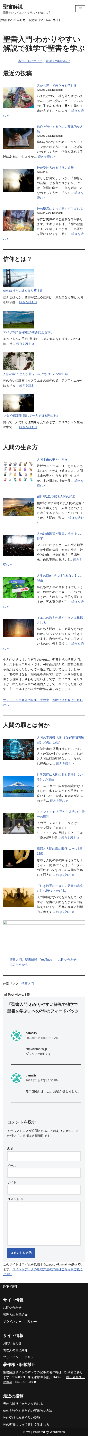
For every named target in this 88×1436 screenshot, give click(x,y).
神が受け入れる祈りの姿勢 (55, 167)
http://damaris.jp (36, 1049)
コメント (15, 1199)
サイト (11, 1182)
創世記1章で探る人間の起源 (56, 496)
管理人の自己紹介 (58, 61)
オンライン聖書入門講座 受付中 (26, 700)
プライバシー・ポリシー (20, 1321)
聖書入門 (27, 983)
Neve (26, 1432)
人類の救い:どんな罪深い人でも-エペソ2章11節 (35, 374)
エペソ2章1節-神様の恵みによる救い (28, 332)
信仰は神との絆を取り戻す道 (23, 290)
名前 (10, 1148)
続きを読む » (46, 156)
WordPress (57, 1432)
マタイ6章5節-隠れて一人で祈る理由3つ (30, 415)
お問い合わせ (12, 1307)
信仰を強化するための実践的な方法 (27, 1410)
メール (11, 1165)
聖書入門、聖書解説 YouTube (31, 959)
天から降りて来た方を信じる (57, 85)
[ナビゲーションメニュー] (80, 8)
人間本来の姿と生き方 (52, 459)
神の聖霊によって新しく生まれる (60, 208)
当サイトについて (30, 61)
